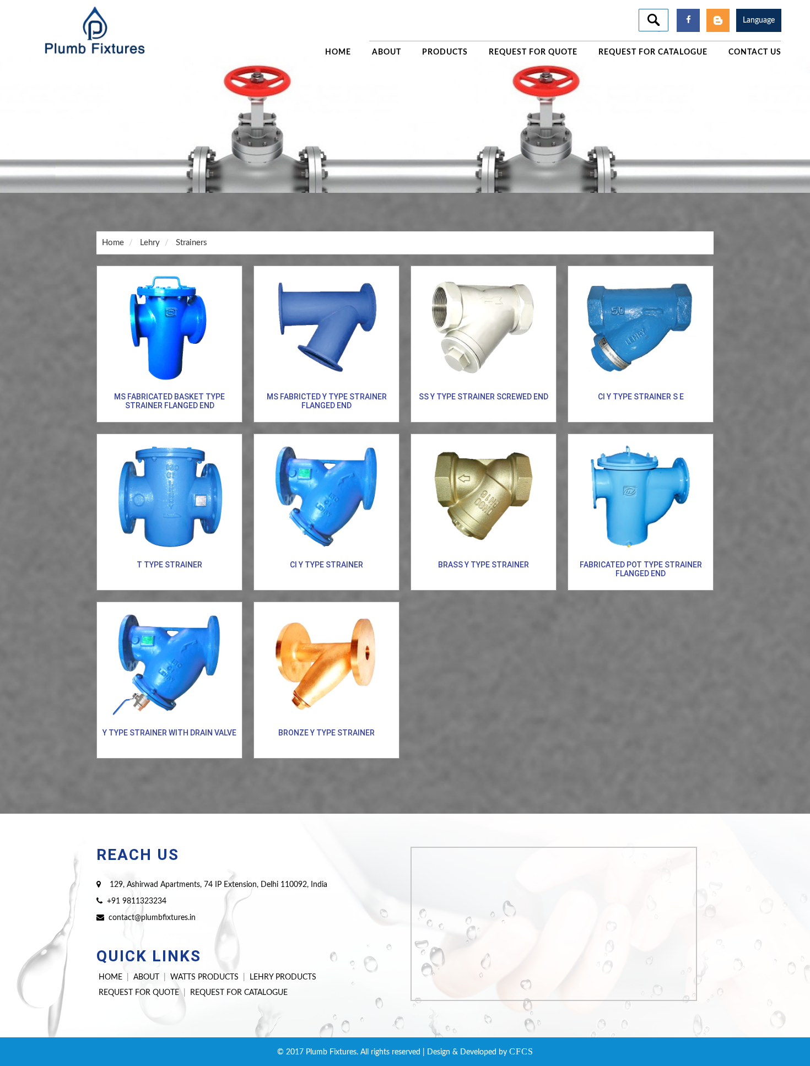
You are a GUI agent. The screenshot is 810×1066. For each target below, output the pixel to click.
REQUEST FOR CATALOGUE (239, 993)
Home (113, 243)
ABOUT (146, 977)
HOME (110, 977)
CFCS (521, 1051)
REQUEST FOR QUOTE (139, 993)
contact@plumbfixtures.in (152, 918)
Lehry (150, 243)
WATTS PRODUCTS (204, 977)
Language (759, 20)
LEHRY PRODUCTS (283, 977)
